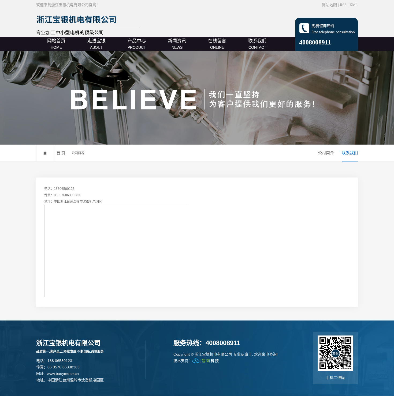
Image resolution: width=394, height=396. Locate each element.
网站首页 (56, 44)
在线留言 (217, 44)
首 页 (61, 153)
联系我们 (257, 44)
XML (354, 5)
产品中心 (137, 44)
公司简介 (326, 152)
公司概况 (78, 153)
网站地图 (329, 5)
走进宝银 (96, 44)
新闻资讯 (177, 44)
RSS (343, 5)
